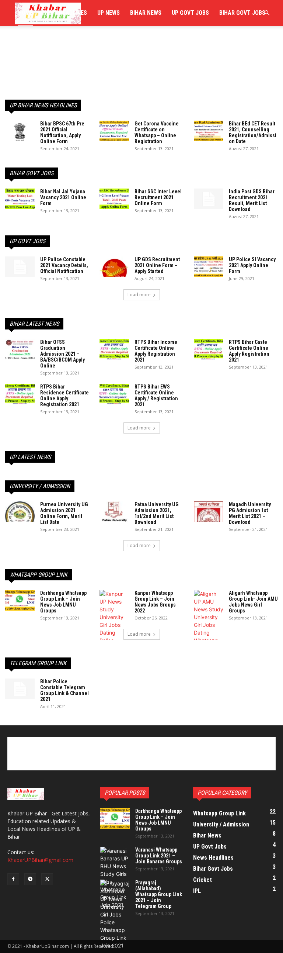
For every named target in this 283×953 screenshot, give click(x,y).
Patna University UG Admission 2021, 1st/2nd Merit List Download (156, 513)
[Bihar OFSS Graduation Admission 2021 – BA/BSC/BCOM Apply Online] (20, 349)
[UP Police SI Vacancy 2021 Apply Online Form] (208, 266)
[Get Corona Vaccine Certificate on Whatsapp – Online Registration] (114, 131)
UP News (108, 12)
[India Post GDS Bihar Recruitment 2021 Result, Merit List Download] (208, 199)
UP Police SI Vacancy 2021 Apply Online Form (252, 265)
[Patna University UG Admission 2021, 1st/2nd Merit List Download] (114, 511)
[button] (267, 13)
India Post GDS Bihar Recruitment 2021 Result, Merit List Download (252, 200)
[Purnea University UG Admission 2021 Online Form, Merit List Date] (20, 511)
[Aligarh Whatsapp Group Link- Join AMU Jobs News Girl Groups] (208, 625)
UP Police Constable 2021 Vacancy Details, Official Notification (64, 265)
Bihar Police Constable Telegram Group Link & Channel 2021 (64, 690)
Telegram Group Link (38, 663)
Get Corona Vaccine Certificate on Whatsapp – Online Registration (156, 132)
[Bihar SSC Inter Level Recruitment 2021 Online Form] (114, 199)
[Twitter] (47, 879)
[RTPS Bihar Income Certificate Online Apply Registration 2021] (114, 349)
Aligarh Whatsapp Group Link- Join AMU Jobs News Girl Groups (253, 602)
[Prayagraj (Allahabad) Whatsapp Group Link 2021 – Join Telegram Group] (115, 914)
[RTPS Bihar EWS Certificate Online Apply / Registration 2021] (114, 394)
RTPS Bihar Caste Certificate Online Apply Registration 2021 (249, 351)
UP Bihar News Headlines (43, 105)
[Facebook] (13, 879)
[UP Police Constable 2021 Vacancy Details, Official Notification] (20, 266)
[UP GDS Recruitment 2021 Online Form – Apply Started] (114, 266)
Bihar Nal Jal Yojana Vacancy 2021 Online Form (63, 197)
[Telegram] (30, 879)
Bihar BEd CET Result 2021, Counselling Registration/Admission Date (252, 132)
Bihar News (145, 12)
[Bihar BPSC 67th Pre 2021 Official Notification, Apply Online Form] (20, 131)
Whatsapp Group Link (38, 574)
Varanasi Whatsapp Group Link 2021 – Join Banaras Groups (158, 855)
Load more (139, 294)
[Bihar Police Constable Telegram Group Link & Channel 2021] (20, 689)
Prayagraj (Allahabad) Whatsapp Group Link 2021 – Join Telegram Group (158, 894)
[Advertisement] (141, 55)
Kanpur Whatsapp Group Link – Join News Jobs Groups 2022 (155, 602)
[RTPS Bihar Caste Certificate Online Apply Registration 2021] (208, 349)
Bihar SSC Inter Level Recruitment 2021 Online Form (158, 197)
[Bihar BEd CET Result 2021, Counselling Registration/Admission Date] (208, 131)
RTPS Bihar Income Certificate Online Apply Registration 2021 (155, 351)
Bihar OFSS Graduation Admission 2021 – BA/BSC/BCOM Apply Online (62, 354)
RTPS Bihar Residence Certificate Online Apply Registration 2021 (64, 395)
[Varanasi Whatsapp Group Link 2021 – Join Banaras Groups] (115, 878)
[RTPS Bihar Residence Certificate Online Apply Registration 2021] (20, 394)
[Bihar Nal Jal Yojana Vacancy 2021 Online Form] (20, 199)
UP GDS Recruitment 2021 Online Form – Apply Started (157, 265)
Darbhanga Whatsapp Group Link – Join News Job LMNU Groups (63, 602)
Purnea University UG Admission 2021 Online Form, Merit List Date (64, 513)
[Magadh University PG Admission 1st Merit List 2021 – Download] (208, 511)
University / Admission (40, 486)
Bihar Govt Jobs (242, 12)
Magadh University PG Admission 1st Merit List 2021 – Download (250, 513)
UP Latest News (30, 456)
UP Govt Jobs (190, 12)
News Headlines (65, 12)
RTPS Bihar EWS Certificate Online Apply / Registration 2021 (156, 395)
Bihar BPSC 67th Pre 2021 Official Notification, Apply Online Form (62, 132)
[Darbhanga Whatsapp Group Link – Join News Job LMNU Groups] (20, 600)
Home (25, 12)
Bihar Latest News (34, 323)
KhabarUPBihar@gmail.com (40, 859)
